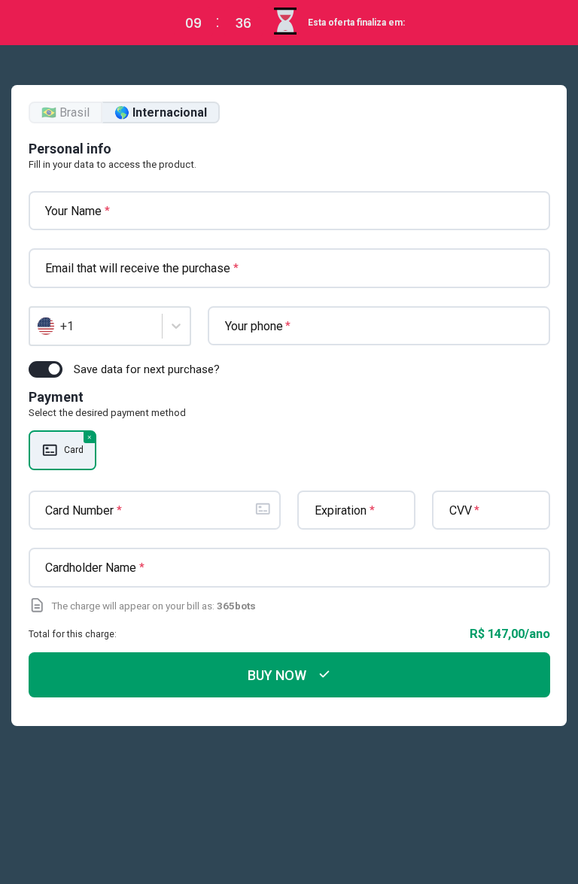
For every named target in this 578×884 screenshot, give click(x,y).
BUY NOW (277, 675)
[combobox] (39, 326)
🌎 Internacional (160, 112)
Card (74, 450)
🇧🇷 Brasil (65, 112)
